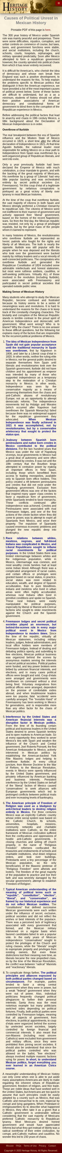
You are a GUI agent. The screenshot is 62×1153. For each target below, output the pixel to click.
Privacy (42, 1146)
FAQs (18, 1146)
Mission (10, 1146)
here (47, 29)
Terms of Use (30, 1146)
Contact (52, 1146)
